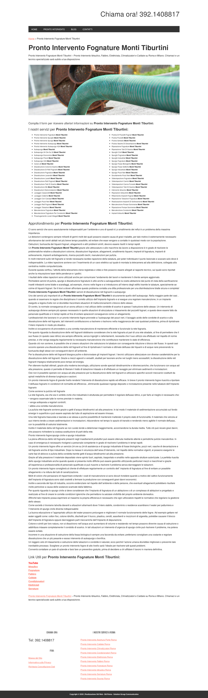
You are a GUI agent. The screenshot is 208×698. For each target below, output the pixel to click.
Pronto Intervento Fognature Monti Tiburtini (49, 596)
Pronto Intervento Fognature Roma (96, 665)
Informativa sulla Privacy (39, 662)
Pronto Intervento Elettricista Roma (97, 656)
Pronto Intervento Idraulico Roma (96, 669)
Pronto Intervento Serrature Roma (96, 674)
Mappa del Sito (35, 657)
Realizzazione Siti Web (94, 694)
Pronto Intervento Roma (47, 15)
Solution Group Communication (126, 694)
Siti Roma (108, 694)
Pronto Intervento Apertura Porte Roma (99, 639)
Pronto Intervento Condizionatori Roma (98, 652)
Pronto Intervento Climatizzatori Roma (98, 648)
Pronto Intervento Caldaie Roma (95, 644)
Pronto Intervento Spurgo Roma (95, 678)
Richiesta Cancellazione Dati (41, 666)
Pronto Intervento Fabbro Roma (95, 661)
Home (31, 38)
